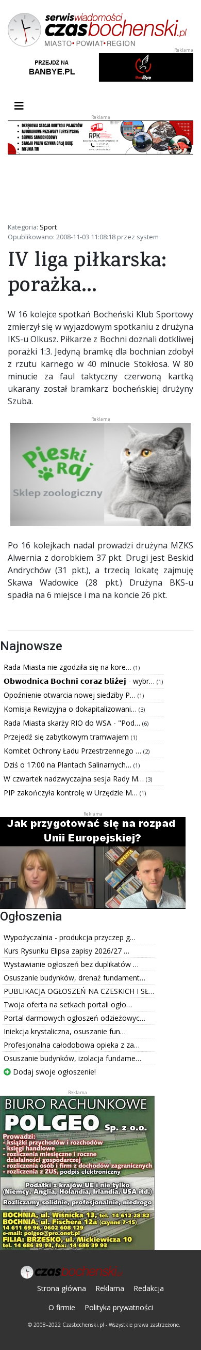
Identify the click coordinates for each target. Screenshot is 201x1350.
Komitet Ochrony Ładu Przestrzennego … (73, 751)
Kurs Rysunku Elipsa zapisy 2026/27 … (66, 951)
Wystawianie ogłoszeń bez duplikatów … (71, 964)
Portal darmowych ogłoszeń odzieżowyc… (74, 1018)
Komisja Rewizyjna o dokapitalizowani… (71, 709)
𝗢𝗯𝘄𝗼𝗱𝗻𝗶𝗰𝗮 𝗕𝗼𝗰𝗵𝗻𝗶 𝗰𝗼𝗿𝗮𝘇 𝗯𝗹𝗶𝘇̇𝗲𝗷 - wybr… (80, 681)
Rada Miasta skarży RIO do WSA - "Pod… (73, 723)
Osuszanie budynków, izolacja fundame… (72, 1058)
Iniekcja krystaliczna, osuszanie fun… (65, 1031)
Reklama (109, 1288)
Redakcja (148, 1288)
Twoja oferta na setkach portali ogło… (68, 1004)
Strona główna (61, 1288)
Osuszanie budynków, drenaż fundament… (74, 978)
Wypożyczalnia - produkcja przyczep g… (70, 937)
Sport (48, 227)
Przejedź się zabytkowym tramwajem (67, 737)
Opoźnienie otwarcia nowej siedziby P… (71, 695)
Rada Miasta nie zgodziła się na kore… (68, 667)
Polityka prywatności (119, 1307)
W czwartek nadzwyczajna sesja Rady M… (75, 779)
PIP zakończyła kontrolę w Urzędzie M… (72, 792)
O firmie (61, 1307)
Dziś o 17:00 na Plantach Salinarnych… (68, 765)
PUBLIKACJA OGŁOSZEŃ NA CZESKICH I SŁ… (79, 991)
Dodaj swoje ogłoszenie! (53, 1072)
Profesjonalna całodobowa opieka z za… (72, 1045)
